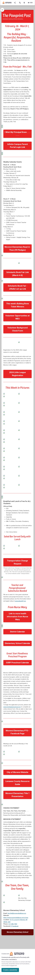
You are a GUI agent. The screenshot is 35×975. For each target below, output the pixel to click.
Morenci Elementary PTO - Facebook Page (17, 732)
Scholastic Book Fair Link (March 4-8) (17, 273)
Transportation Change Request (17, 562)
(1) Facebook (14, 926)
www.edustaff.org (20, 601)
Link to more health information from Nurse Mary (17, 616)
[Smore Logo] (7, 2)
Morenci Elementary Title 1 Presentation (17, 794)
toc (2, 10)
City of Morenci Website (17, 772)
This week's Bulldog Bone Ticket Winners (17, 305)
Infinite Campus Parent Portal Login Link (17, 145)
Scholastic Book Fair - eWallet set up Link (17, 287)
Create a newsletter (10, 970)
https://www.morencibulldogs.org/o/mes (15, 917)
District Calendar (17, 632)
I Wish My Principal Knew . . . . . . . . (17, 133)
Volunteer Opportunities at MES (17, 317)
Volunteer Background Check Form (17, 329)
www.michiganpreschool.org (12, 707)
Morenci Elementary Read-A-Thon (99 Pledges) (17, 248)
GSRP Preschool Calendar (17, 662)
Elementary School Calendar (17, 643)
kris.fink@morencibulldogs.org (17, 913)
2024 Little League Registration (17, 374)
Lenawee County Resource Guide (17, 782)
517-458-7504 (12, 924)
